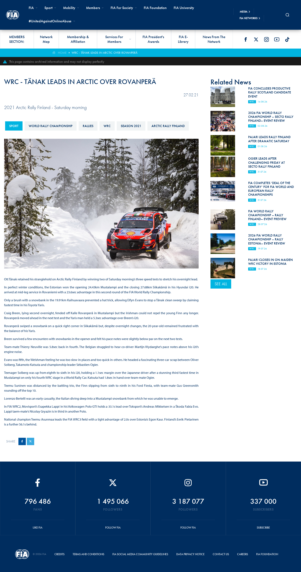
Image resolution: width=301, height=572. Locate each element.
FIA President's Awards (153, 39)
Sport (13, 126)
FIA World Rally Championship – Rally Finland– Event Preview (267, 215)
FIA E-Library (183, 39)
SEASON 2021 (131, 126)
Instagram (266, 39)
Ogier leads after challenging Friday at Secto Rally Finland (266, 162)
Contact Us (221, 554)
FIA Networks (249, 18)
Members (93, 7)
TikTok (287, 39)
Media (244, 11)
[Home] (12, 14)
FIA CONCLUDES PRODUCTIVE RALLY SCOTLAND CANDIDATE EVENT (269, 92)
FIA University (184, 7)
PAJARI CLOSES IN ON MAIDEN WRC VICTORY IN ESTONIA (270, 262)
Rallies (88, 126)
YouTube (277, 39)
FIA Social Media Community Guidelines (140, 554)
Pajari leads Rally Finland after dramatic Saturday (269, 139)
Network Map (46, 39)
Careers (242, 554)
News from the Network (214, 39)
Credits (59, 554)
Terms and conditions (88, 554)
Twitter (256, 39)
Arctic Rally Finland (168, 126)
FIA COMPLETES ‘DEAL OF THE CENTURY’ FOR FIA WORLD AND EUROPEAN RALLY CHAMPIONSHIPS (271, 189)
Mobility (69, 7)
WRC (107, 126)
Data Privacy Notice (190, 554)
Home (62, 53)
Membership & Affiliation (78, 39)
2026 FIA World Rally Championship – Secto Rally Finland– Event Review (270, 117)
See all (221, 284)
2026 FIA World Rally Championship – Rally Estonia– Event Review (266, 239)
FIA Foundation (155, 7)
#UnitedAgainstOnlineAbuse (50, 21)
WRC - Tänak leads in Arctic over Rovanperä (104, 53)
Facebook (245, 39)
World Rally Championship (50, 126)
